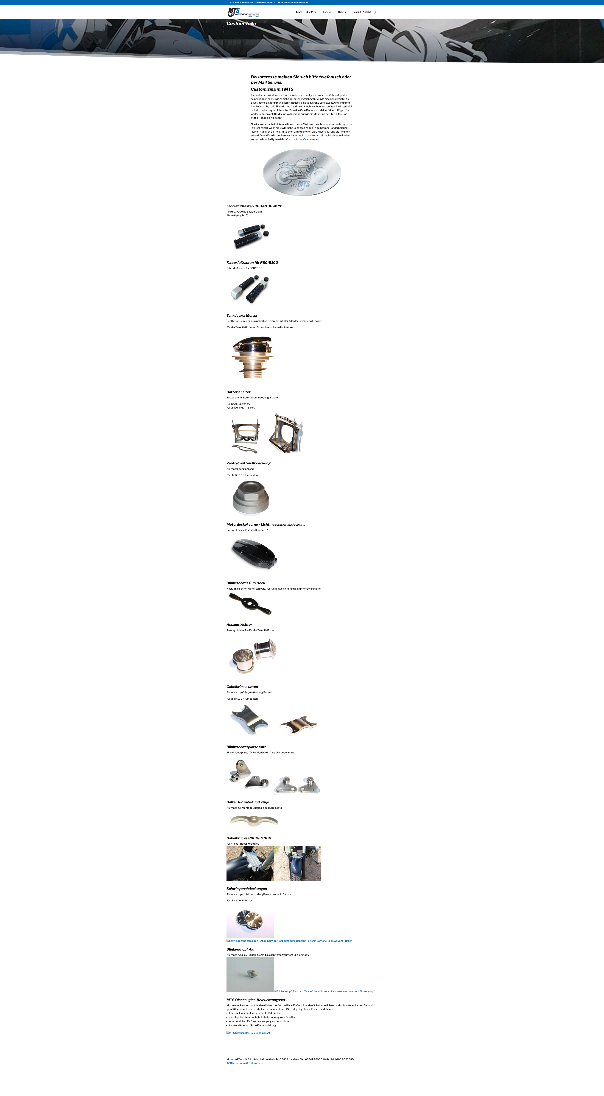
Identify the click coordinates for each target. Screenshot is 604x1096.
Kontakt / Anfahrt (362, 12)
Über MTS (311, 12)
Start (299, 12)
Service (327, 12)
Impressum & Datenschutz (247, 1063)
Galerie (342, 12)
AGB (229, 1063)
